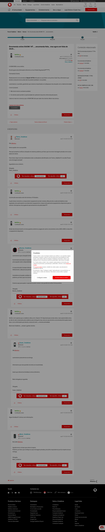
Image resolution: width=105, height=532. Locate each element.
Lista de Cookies (38, 267)
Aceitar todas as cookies (61, 277)
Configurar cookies (42, 277)
